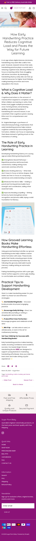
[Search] (6, 8)
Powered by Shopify (23, 534)
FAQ (3, 460)
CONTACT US (6, 463)
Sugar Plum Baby (11, 534)
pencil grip (5, 376)
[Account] (29, 8)
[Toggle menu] (2, 8)
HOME (4, 445)
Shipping (5, 481)
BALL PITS (5, 454)
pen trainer (26, 374)
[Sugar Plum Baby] (18, 8)
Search (4, 475)
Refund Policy (7, 485)
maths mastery (18, 374)
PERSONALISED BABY (9, 451)
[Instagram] (3, 433)
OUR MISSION (6, 457)
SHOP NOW (6, 448)
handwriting (9, 374)
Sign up (7, 512)
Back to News (18, 384)
